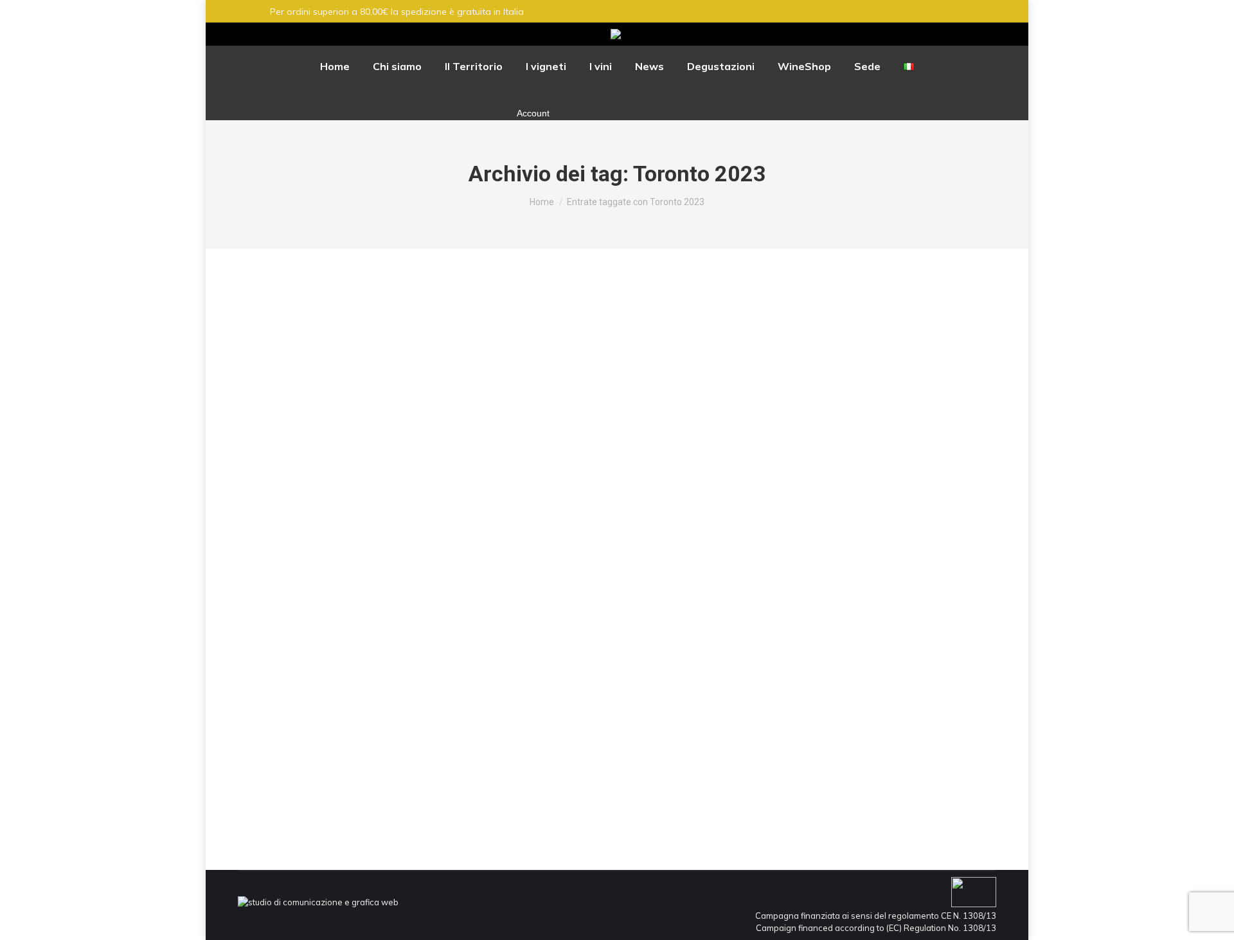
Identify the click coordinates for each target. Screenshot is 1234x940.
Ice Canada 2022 (308, 727)
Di (370, 750)
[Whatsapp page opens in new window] (999, 34)
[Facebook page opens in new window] (954, 34)
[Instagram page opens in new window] (977, 34)
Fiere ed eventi (283, 750)
